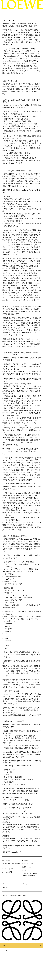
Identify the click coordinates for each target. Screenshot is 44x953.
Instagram (8, 629)
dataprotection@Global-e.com (13, 800)
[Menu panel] (7, 950)
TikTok (7, 633)
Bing (6, 638)
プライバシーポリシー (29, 864)
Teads (7, 636)
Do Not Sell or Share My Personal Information (29, 874)
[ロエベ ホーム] (22, 4)
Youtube (5, 887)
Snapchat (8, 631)
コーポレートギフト (8, 869)
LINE (6, 648)
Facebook (8, 624)
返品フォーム (26, 867)
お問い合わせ (6, 860)
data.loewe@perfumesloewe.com (28, 788)
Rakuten (7, 646)
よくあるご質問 (7, 872)
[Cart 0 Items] (37, 950)
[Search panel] (17, 950)
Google (7, 626)
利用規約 (25, 860)
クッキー (25, 870)
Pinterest (8, 641)
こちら (25, 572)
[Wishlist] (27, 950)
